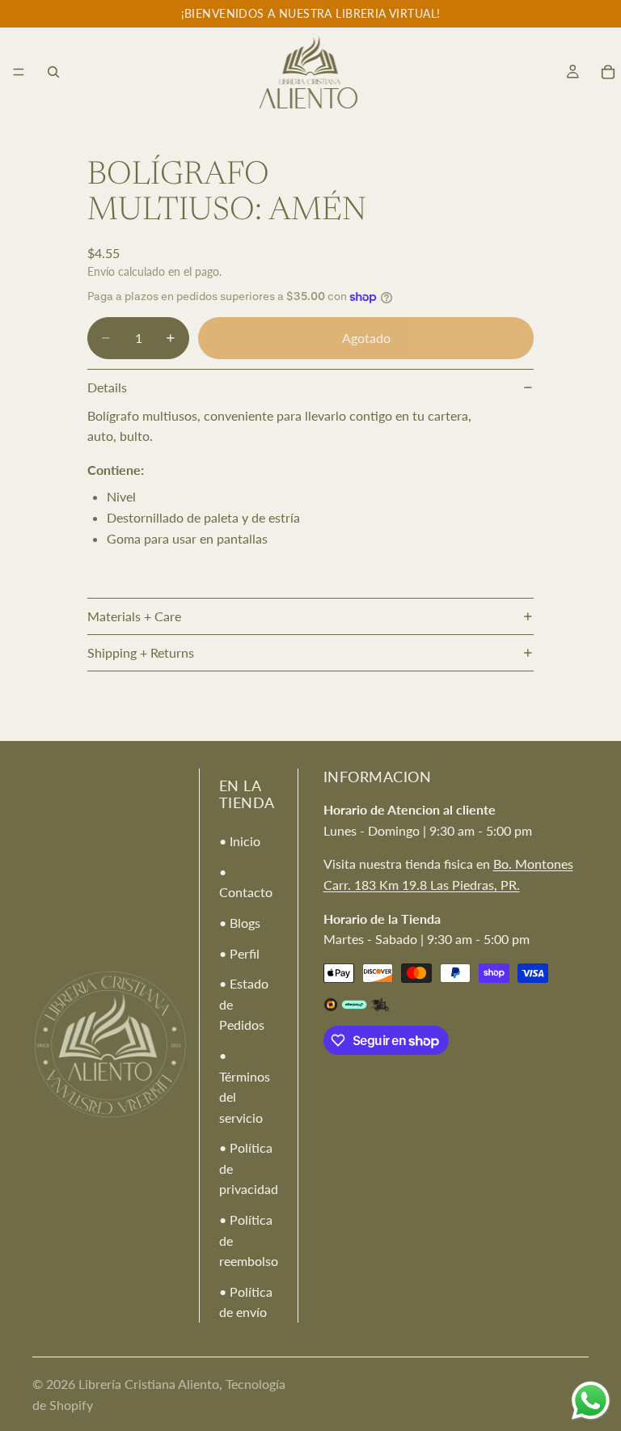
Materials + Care (134, 616)
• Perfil (239, 953)
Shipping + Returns (140, 652)
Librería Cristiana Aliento (148, 1383)
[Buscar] (53, 72)
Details (107, 387)
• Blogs (239, 922)
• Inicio (239, 841)
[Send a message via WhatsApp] (590, 1400)
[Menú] (18, 72)
